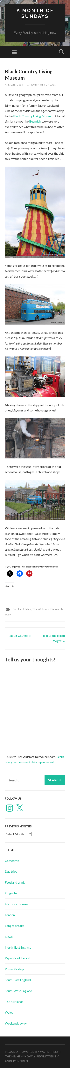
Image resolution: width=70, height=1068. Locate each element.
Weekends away (16, 1023)
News (9, 936)
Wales (9, 1012)
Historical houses (16, 904)
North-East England (18, 947)
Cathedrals (12, 860)
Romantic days (14, 969)
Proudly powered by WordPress (32, 1051)
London (10, 915)
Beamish (35, 121)
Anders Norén (16, 1061)
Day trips (11, 871)
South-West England (18, 991)
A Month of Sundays (35, 13)
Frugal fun (11, 893)
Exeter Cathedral (18, 635)
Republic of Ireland (17, 958)
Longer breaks (14, 925)
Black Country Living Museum (33, 116)
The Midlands (40, 609)
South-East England (18, 980)
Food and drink (22, 609)
